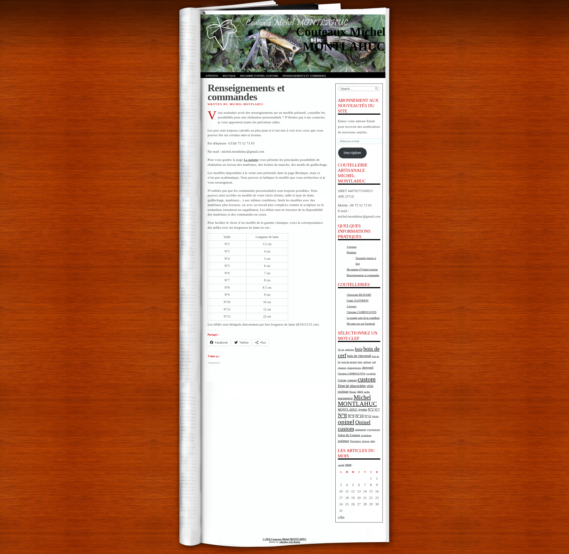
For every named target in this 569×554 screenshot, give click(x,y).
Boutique (229, 75)
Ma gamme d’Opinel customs (259, 75)
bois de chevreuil (359, 356)
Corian (342, 380)
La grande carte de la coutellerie (363, 318)
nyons (363, 409)
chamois (342, 368)
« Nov (341, 517)
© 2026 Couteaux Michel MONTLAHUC (285, 539)
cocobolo (371, 373)
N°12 (368, 416)
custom (367, 379)
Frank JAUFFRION (358, 300)
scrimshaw (366, 435)
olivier (375, 416)
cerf (374, 362)
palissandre (360, 429)
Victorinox (355, 441)
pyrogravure (373, 429)
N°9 (351, 416)
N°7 (377, 409)
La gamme (251, 160)
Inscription (352, 153)
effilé (370, 386)
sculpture (343, 441)
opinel (346, 421)
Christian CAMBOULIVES (362, 312)
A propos (212, 75)
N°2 (371, 409)
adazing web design (289, 541)
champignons (354, 368)
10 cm (341, 349)
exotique (343, 391)
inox (360, 391)
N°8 (342, 415)
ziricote (365, 441)
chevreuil (367, 367)
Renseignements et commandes (304, 75)
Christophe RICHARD (359, 294)
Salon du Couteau (349, 435)
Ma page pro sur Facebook (361, 323)
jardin (367, 392)
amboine (349, 349)
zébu (372, 441)
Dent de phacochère (352, 386)
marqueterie (345, 398)
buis (360, 362)
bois (359, 348)
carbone (367, 362)
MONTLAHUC (348, 409)
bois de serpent (349, 362)
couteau (352, 380)
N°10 (359, 416)
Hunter (353, 392)
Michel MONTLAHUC (357, 400)
